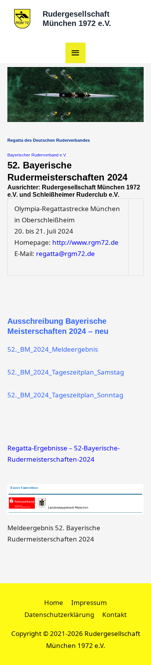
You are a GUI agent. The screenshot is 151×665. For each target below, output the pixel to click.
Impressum (89, 602)
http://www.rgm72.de (85, 242)
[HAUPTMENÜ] (75, 53)
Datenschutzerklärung (59, 614)
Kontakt (114, 614)
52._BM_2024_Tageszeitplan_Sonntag (65, 394)
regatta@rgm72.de (65, 253)
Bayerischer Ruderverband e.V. (37, 155)
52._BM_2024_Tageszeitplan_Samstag (65, 372)
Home (53, 602)
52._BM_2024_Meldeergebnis (52, 349)
